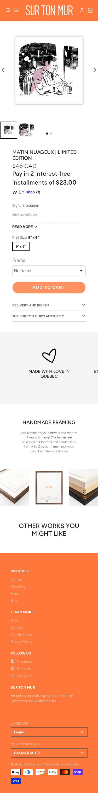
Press (15, 593)
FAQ (14, 620)
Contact (17, 627)
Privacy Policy (21, 641)
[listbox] (49, 270)
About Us (18, 586)
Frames (16, 579)
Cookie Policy (21, 634)
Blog (14, 600)
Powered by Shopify (62, 764)
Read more (22, 227)
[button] (47, 134)
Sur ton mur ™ (35, 764)
